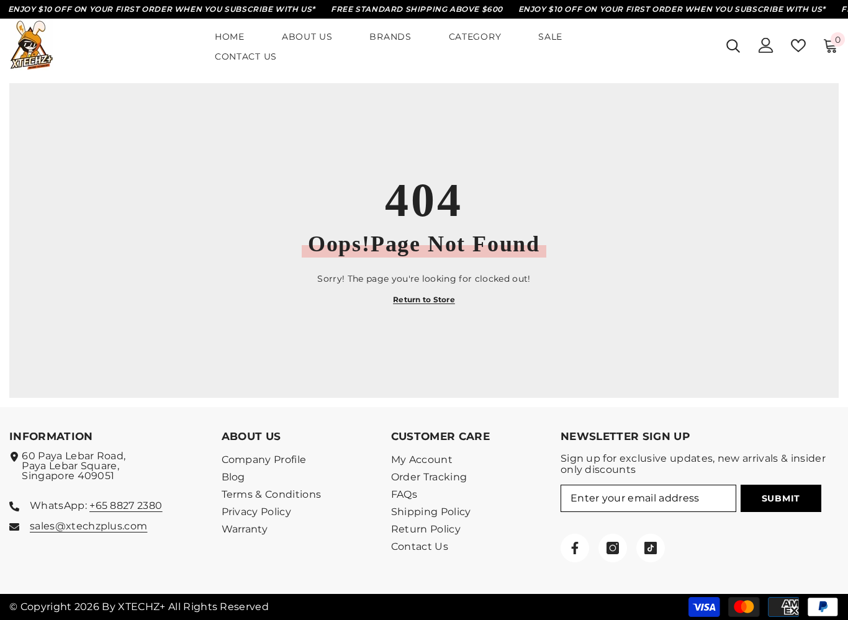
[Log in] (766, 45)
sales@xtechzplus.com (88, 526)
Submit (781, 498)
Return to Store (424, 299)
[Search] (733, 45)
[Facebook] (575, 548)
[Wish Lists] (798, 45)
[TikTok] (650, 548)
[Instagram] (612, 548)
